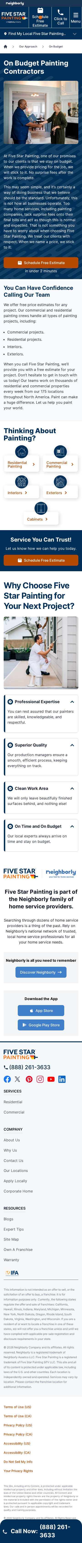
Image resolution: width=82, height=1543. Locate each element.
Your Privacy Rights (18, 1471)
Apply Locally (15, 1181)
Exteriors (54, 492)
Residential (13, 1102)
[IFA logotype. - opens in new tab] (12, 1273)
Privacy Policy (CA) (18, 1434)
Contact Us (13, 1160)
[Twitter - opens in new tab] (18, 1079)
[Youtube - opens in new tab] (51, 1079)
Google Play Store (44, 1025)
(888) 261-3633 (29, 1067)
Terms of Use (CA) (17, 1416)
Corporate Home (18, 1191)
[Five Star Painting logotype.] (41, 1054)
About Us (12, 1140)
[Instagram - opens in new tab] (40, 1079)
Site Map (11, 1239)
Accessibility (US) (17, 1443)
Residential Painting (17, 464)
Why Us (10, 1150)
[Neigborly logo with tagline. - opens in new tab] (62, 873)
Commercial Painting (56, 464)
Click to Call (60, 20)
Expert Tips (14, 1229)
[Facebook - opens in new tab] (7, 1079)
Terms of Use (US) (17, 1407)
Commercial (14, 1112)
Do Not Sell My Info (18, 1462)
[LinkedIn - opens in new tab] (62, 1079)
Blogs (8, 1219)
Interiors (15, 492)
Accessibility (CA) (17, 1452)
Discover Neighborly (38, 972)
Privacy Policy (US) (18, 1425)
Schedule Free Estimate (40, 21)
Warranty (11, 1259)
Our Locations (16, 1170)
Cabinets (35, 519)
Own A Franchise (18, 1249)
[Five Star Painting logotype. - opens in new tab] (21, 873)
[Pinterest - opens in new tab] (29, 1079)
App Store (44, 1010)
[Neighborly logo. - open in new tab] (14, 3)
